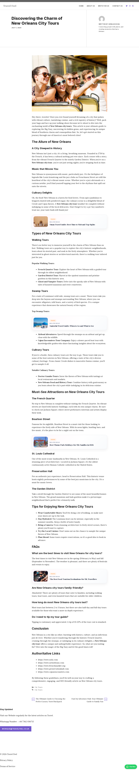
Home (81, 6)
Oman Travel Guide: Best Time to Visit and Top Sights (72, 225)
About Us (91, 6)
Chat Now (132, 766)
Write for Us (103, 6)
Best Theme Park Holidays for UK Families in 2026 (72, 445)
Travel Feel (9, 6)
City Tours (38, 687)
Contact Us (117, 6)
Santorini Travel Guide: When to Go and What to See (72, 326)
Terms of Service (7, 766)
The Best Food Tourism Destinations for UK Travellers (73, 579)
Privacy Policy (6, 760)
